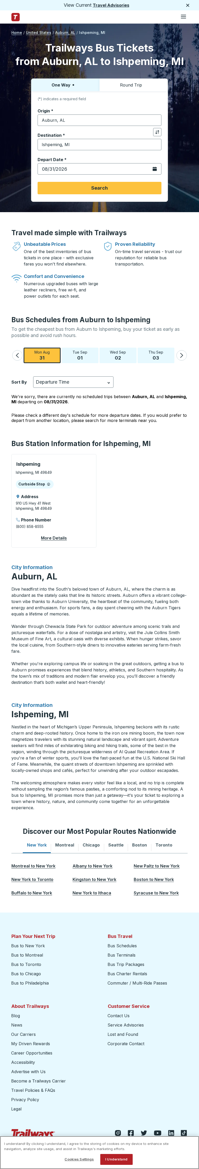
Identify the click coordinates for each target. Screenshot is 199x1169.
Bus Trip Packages (126, 964)
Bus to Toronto (26, 964)
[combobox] (99, 120)
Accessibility (23, 1062)
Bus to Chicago (26, 973)
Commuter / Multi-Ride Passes (137, 983)
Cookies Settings (79, 1159)
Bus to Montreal (27, 955)
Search (99, 188)
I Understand (116, 1159)
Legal (16, 1108)
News (16, 1025)
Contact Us (119, 1015)
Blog (15, 1015)
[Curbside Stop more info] (48, 484)
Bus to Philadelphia (30, 983)
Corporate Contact (126, 1043)
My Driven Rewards (30, 1043)
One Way (61, 85)
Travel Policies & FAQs (33, 1090)
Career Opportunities (31, 1053)
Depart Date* (52, 159)
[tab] (37, 845)
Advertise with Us (28, 1071)
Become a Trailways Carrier (39, 1081)
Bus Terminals (122, 955)
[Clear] (155, 120)
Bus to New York (28, 945)
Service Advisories (126, 1025)
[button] (17, 355)
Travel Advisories (111, 5)
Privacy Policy (25, 1099)
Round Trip (131, 85)
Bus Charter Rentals (127, 973)
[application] (53, 501)
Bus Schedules (122, 945)
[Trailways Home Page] (15, 17)
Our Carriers (23, 1034)
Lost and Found (123, 1034)
